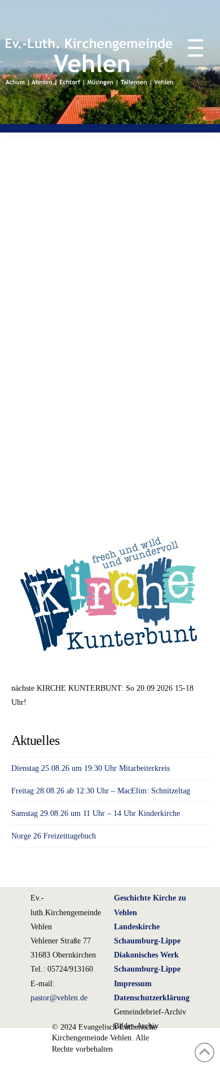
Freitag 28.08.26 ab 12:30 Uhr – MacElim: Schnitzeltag (100, 791)
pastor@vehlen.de (58, 998)
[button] (190, 48)
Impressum (133, 983)
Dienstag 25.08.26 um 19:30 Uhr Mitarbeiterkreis (90, 768)
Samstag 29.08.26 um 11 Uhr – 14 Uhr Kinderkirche (95, 813)
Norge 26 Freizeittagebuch (53, 836)
